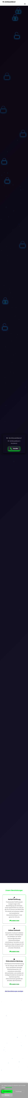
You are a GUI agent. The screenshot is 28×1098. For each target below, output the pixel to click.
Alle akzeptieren (7, 1091)
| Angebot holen (14, 920)
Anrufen (15, 448)
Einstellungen (19, 1091)
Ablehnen (7, 1095)
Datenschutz (8, 1087)
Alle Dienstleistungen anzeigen (14, 991)
